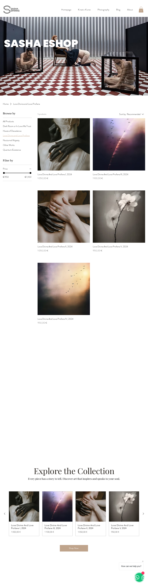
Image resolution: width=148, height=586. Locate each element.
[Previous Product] (4, 513)
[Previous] (16, 56)
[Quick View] (64, 144)
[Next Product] (143, 513)
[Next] (131, 56)
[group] (74, 513)
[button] (141, 10)
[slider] (4, 173)
